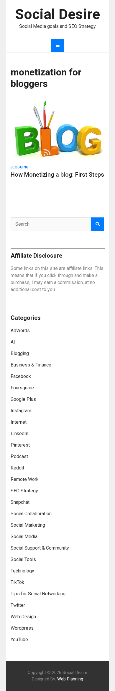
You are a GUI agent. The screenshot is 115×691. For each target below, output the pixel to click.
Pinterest (20, 445)
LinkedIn (19, 433)
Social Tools (23, 559)
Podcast (19, 456)
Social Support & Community (40, 548)
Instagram (21, 410)
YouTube (19, 639)
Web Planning (70, 679)
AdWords (20, 330)
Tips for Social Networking (38, 594)
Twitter (18, 605)
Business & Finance (31, 365)
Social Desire (57, 14)
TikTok (17, 582)
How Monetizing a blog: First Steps (57, 174)
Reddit (17, 468)
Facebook (21, 376)
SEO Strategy (24, 491)
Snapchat (20, 502)
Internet (19, 422)
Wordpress (22, 628)
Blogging (20, 167)
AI (13, 342)
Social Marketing (28, 525)
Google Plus (23, 399)
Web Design (23, 616)
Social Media (24, 536)
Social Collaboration (31, 513)
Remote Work (25, 479)
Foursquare (22, 388)
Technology (22, 571)
